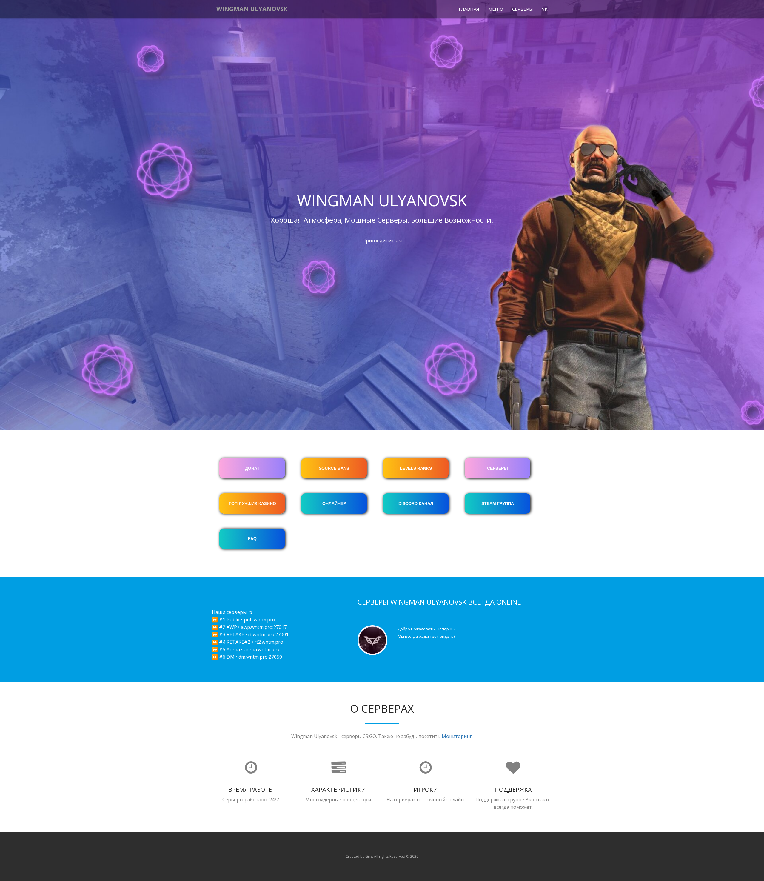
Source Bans (334, 468)
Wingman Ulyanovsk (251, 9)
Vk (545, 9)
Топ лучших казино (252, 503)
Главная (469, 9)
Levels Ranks (416, 468)
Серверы (522, 9)
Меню (495, 9)
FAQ (252, 538)
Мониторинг (457, 736)
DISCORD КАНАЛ (415, 503)
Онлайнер (334, 503)
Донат (252, 468)
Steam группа (497, 503)
